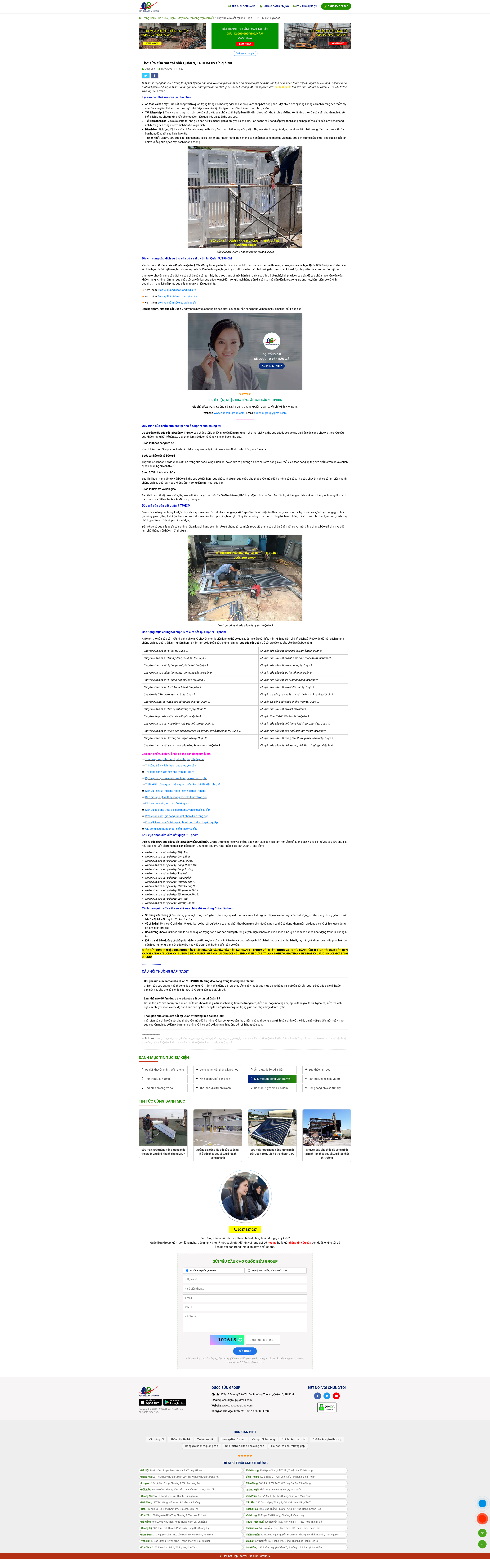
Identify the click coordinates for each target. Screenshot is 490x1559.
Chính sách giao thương (327, 1439)
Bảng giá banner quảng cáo (201, 1445)
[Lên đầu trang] (482, 1544)
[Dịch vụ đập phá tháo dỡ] (317, 36)
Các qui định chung (263, 1439)
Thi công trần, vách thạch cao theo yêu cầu (170, 765)
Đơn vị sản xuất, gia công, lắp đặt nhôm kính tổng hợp (176, 816)
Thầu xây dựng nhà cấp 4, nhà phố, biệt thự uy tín (174, 759)
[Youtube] (336, 1395)
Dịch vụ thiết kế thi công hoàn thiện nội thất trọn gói (175, 790)
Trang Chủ (148, 18)
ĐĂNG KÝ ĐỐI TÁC (337, 6)
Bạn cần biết (245, 1432)
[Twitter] (326, 1395)
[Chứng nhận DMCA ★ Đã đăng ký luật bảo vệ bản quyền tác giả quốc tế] (326, 1407)
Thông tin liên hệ (180, 1439)
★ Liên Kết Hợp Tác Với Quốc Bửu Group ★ (245, 1555)
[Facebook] (317, 1395)
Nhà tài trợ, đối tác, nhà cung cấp (244, 1445)
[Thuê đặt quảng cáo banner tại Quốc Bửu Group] (245, 36)
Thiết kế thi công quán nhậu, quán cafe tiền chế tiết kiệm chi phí (182, 784)
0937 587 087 (273, 366)
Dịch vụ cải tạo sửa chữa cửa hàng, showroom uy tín (176, 778)
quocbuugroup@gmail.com (270, 412)
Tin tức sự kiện (307, 6)
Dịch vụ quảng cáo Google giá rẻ (177, 289)
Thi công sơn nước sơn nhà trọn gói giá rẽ (169, 771)
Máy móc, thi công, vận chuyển (196, 18)
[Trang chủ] (149, 5)
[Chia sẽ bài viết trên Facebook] (154, 75)
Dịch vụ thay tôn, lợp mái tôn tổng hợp (167, 803)
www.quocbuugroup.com (229, 412)
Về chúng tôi (156, 1439)
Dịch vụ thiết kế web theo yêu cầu (177, 296)
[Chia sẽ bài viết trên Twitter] (145, 75)
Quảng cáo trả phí (245, 53)
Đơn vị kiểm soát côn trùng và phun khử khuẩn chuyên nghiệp (181, 822)
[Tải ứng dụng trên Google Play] (174, 1402)
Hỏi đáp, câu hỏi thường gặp (288, 1445)
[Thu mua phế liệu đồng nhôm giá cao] (172, 36)
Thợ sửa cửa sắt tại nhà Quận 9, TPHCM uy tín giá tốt (248, 18)
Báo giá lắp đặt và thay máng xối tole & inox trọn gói (176, 797)
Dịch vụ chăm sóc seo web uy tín (177, 302)
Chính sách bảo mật (294, 1439)
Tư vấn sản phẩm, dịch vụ (202, 1270)
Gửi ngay (245, 1351)
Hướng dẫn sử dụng (276, 6)
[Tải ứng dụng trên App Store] (150, 1402)
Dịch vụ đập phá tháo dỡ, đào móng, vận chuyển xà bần (178, 809)
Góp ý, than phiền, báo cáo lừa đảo (269, 1270)
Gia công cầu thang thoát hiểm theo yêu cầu (171, 828)
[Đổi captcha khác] (240, 1340)
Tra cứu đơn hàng (243, 6)
